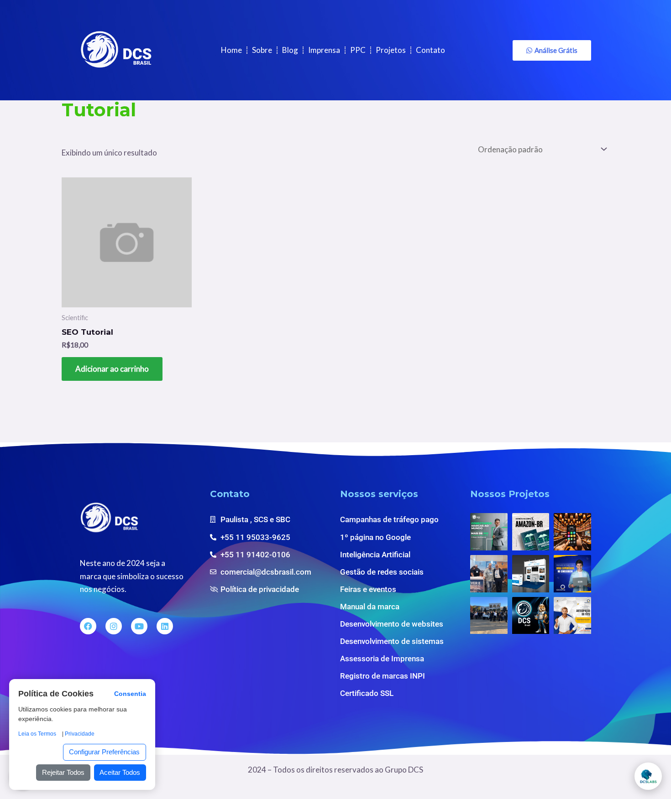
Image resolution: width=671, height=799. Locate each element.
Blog (290, 50)
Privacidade (79, 734)
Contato (430, 50)
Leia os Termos (37, 734)
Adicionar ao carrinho (112, 369)
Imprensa (324, 50)
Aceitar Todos (120, 772)
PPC (358, 50)
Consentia (130, 694)
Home (231, 50)
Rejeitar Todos (63, 772)
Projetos (391, 50)
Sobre (262, 50)
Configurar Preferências (104, 752)
